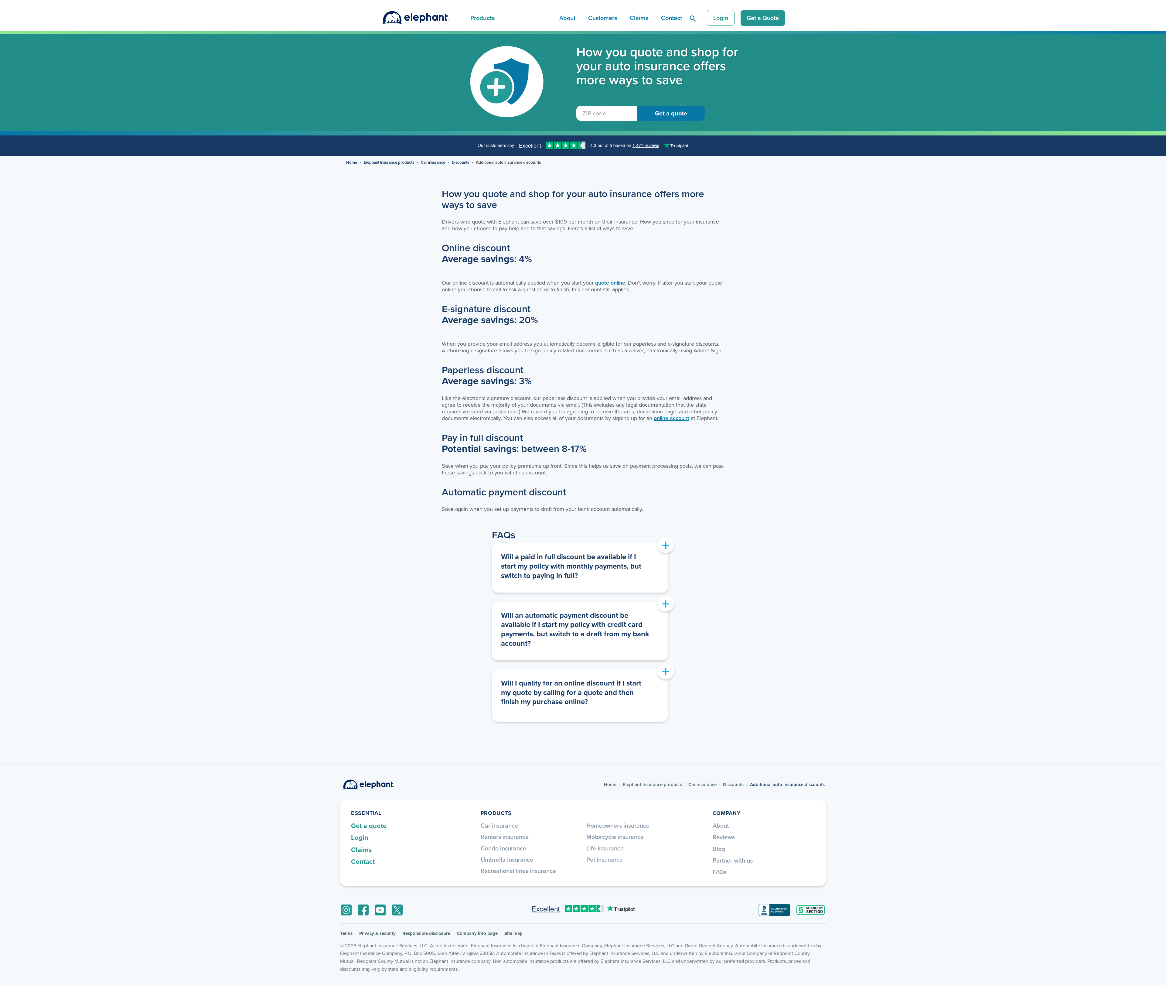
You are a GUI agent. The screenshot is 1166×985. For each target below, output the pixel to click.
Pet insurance (604, 859)
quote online (610, 282)
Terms (346, 933)
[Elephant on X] (397, 910)
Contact (671, 17)
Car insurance (433, 162)
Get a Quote (763, 17)
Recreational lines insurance (518, 870)
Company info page (477, 933)
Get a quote (369, 825)
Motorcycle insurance (615, 836)
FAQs (720, 871)
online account (671, 418)
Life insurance (605, 848)
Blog (719, 848)
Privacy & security (377, 933)
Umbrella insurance (507, 859)
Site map (513, 933)
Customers (602, 17)
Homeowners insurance (617, 825)
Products (482, 17)
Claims (639, 17)
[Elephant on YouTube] (380, 910)
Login (720, 17)
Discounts (460, 162)
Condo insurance (503, 848)
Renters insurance (505, 836)
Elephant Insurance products (389, 162)
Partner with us (733, 860)
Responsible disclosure (426, 933)
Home (351, 162)
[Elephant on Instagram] (346, 910)
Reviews (724, 837)
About (567, 17)
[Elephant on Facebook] (363, 910)
